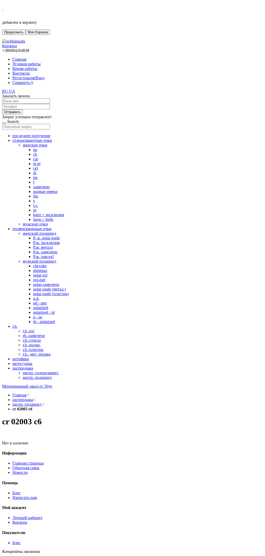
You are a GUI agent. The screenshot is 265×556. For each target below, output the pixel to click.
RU (5, 91)
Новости (20, 472)
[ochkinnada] (13, 41)
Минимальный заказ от (27, 386)
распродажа (22, 399)
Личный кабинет (27, 517)
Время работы (24, 68)
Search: (13, 121)
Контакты (21, 73)
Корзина (19, 522)
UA (12, 91)
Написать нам (24, 497)
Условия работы (26, 64)
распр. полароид (26, 404)
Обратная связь (25, 468)
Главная (19, 59)
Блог (16, 493)
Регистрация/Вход (28, 78)
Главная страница (28, 463)
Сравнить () (22, 82)
